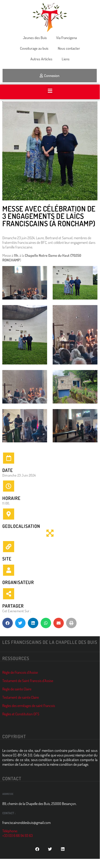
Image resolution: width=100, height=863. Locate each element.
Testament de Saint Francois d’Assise (27, 680)
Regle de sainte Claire (16, 689)
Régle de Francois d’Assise (20, 672)
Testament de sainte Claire (20, 697)
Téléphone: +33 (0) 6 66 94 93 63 (17, 833)
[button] (49, 91)
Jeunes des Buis (35, 37)
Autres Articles (41, 59)
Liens (66, 59)
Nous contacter (69, 48)
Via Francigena (66, 37)
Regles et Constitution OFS (20, 714)
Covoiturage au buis (34, 48)
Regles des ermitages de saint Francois (28, 705)
